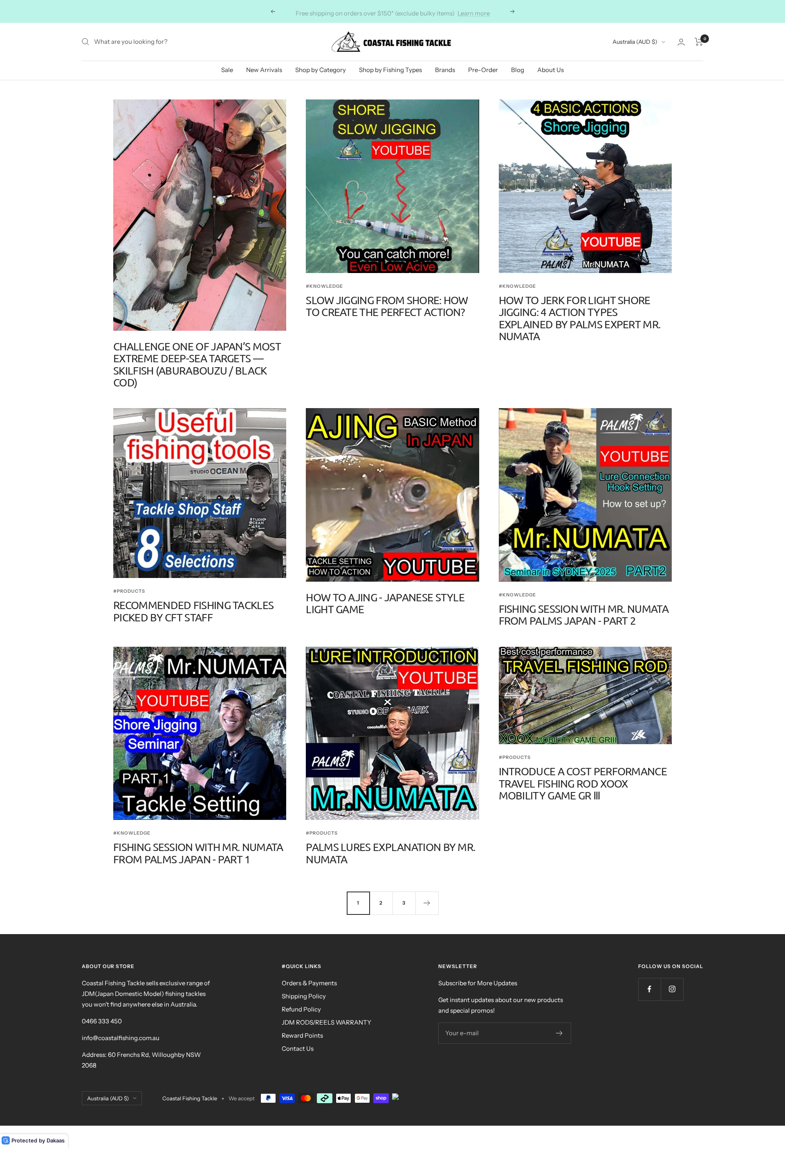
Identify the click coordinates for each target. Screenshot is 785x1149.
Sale (227, 70)
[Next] (426, 903)
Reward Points (302, 1035)
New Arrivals (264, 70)
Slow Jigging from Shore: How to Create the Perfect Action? (387, 306)
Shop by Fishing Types (390, 70)
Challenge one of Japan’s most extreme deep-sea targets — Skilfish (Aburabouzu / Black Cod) (197, 364)
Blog (517, 70)
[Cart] (699, 42)
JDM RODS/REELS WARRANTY (326, 1022)
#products (129, 591)
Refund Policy (301, 1009)
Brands (445, 70)
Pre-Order (483, 70)
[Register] (559, 1033)
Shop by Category (320, 70)
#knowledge (324, 286)
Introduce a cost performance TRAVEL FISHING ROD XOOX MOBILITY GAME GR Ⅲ (583, 783)
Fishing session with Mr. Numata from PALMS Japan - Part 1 (198, 853)
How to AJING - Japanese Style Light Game (385, 603)
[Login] (681, 41)
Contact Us (298, 1048)
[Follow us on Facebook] (649, 989)
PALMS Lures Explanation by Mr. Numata (390, 853)
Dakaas (56, 1140)
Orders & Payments (309, 983)
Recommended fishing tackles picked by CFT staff (193, 611)
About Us (550, 70)
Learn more (474, 11)
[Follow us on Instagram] (672, 989)
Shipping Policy (304, 996)
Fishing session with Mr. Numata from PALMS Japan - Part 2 (583, 615)
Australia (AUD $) (634, 41)
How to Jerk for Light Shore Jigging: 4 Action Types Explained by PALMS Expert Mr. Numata (580, 318)
